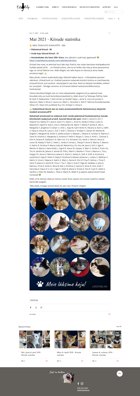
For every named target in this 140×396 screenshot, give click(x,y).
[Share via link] (41, 307)
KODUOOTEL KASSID (71, 18)
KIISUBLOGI (32, 18)
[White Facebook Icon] (78, 383)
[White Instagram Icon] (82, 383)
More (110, 18)
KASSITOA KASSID (49, 18)
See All (118, 326)
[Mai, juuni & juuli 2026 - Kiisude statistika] (34, 339)
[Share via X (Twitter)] (36, 307)
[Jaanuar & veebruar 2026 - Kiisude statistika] (105, 339)
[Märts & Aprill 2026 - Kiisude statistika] (70, 339)
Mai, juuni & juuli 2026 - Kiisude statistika (31, 353)
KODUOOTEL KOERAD (94, 18)
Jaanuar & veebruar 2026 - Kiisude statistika (102, 353)
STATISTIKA (34, 300)
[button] (42, 6)
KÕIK (21, 18)
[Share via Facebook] (31, 307)
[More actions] (109, 33)
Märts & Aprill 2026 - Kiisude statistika (69, 353)
